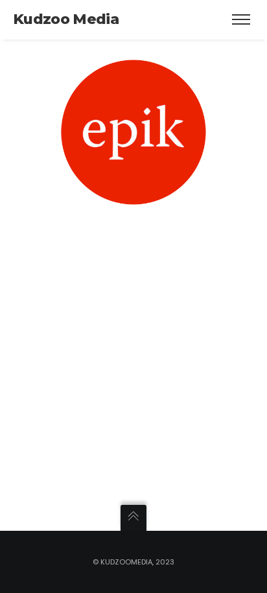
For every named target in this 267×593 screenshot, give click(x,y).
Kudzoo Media (66, 19)
